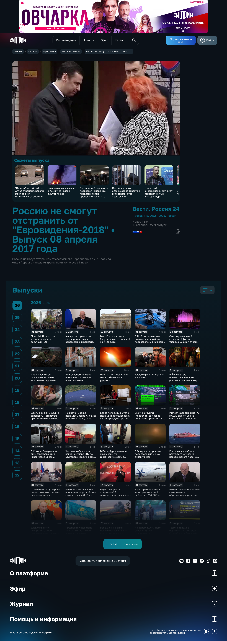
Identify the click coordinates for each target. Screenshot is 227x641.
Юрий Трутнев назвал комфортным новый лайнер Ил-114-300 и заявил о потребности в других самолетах (149, 495)
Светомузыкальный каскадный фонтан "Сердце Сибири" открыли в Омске (184, 340)
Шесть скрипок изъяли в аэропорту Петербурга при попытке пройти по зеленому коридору (45, 417)
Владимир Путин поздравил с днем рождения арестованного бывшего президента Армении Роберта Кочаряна (46, 534)
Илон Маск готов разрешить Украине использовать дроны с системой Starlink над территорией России (44, 380)
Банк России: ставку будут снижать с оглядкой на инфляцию (115, 339)
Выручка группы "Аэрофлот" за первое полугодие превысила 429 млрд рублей (150, 417)
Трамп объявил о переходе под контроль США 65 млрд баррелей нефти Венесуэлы (183, 532)
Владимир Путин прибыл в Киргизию (149, 376)
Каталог (32, 51)
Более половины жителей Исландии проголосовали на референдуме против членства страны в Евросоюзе (115, 418)
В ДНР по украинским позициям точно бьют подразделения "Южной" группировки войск (149, 340)
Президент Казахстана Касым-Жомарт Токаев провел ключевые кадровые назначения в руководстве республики (80, 533)
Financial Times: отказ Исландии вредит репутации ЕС (43, 339)
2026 (46, 303)
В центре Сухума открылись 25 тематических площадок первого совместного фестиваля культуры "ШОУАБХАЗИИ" (114, 496)
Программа (49, 51)
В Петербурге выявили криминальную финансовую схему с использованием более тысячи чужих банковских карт (115, 458)
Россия (171, 215)
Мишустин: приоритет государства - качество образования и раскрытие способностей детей (80, 340)
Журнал (21, 603)
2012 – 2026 (157, 215)
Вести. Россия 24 (71, 51)
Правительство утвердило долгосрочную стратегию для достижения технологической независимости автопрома (46, 496)
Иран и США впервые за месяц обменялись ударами (114, 377)
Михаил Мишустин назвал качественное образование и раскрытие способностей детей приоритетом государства (184, 495)
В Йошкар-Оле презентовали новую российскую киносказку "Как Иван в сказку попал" (184, 378)
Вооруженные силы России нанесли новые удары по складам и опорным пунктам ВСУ (113, 532)
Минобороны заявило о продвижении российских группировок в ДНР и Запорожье (80, 493)
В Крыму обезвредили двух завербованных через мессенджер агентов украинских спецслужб (44, 457)
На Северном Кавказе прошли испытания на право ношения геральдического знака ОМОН (78, 380)
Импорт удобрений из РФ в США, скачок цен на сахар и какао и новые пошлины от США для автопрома (184, 418)
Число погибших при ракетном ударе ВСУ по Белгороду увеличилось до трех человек (79, 455)
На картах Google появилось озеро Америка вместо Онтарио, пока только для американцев (80, 417)
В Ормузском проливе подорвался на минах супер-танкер (148, 454)
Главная (18, 51)
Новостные (140, 221)
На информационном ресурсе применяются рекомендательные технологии (175, 631)
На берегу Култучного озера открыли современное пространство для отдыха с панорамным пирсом (150, 533)
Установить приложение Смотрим (103, 560)
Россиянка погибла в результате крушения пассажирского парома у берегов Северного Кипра (184, 455)
